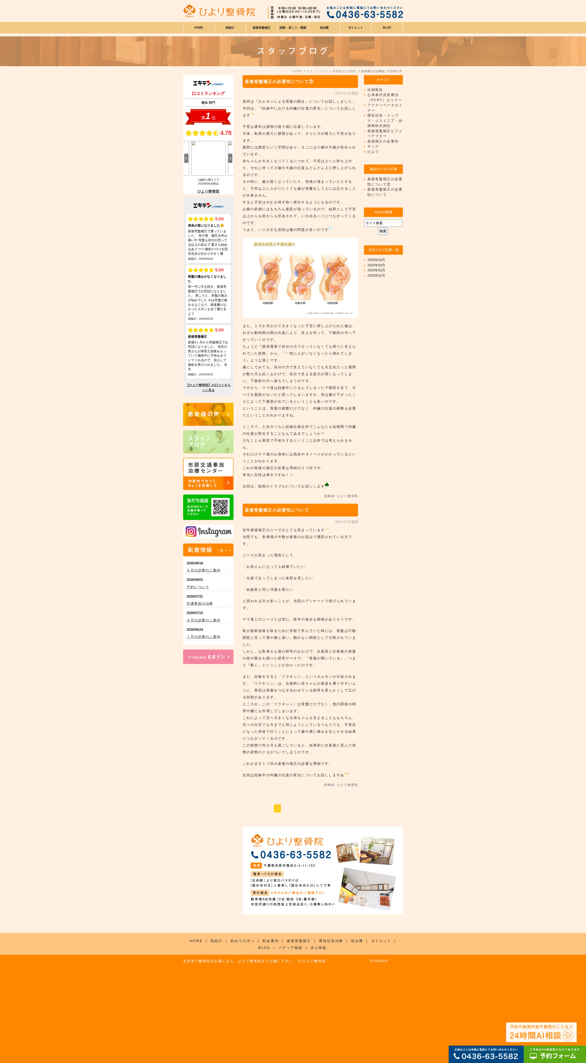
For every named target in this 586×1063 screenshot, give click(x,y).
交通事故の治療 (200, 603)
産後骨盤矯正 (299, 941)
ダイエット (381, 941)
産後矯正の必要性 (383, 141)
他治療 (357, 941)
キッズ (373, 146)
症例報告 (375, 90)
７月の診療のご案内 (204, 637)
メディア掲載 (290, 948)
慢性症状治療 (331, 941)
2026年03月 (376, 260)
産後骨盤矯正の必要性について (277, 510)
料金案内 (271, 941)
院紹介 (217, 941)
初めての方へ (243, 941)
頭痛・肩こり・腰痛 (292, 27)
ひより (373, 151)
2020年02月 (376, 270)
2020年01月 (376, 275)
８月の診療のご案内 (204, 620)
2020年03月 (376, 265)
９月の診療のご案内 (204, 570)
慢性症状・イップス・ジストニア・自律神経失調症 (385, 120)
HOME (198, 27)
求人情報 (318, 948)
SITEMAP (379, 961)
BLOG (264, 948)
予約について (198, 587)
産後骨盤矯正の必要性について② (279, 81)
